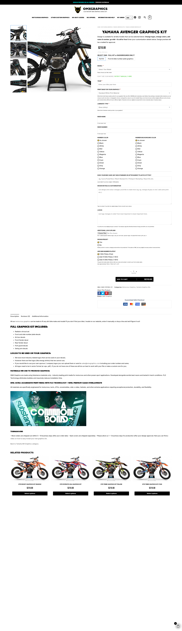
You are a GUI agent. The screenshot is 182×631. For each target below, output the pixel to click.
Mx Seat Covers (78, 17)
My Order (120, 17)
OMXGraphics (95, 9)
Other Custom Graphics (60, 17)
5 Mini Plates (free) (106, 254)
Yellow (101, 152)
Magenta (102, 154)
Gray (101, 166)
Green (101, 163)
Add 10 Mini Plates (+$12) (108, 257)
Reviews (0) (25, 316)
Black (101, 143)
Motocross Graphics (40, 17)
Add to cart (134, 279)
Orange (102, 168)
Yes (100, 242)
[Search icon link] (144, 17)
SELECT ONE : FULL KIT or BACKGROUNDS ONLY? (116, 55)
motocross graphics (22, 321)
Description (14, 316)
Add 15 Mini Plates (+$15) (108, 260)
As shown (103, 140)
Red (100, 149)
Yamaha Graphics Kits (119, 27)
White (101, 146)
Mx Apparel (91, 17)
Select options (30, 493)
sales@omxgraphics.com (91, 363)
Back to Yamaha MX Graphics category (24, 444)
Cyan (101, 160)
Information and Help (106, 17)
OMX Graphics (107, 296)
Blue (101, 157)
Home (98, 27)
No (100, 245)
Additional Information (40, 316)
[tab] (14, 316)
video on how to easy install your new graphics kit (28, 439)
